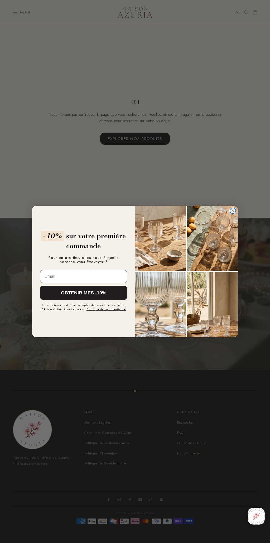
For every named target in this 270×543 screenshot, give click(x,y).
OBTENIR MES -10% (83, 292)
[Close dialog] (233, 211)
